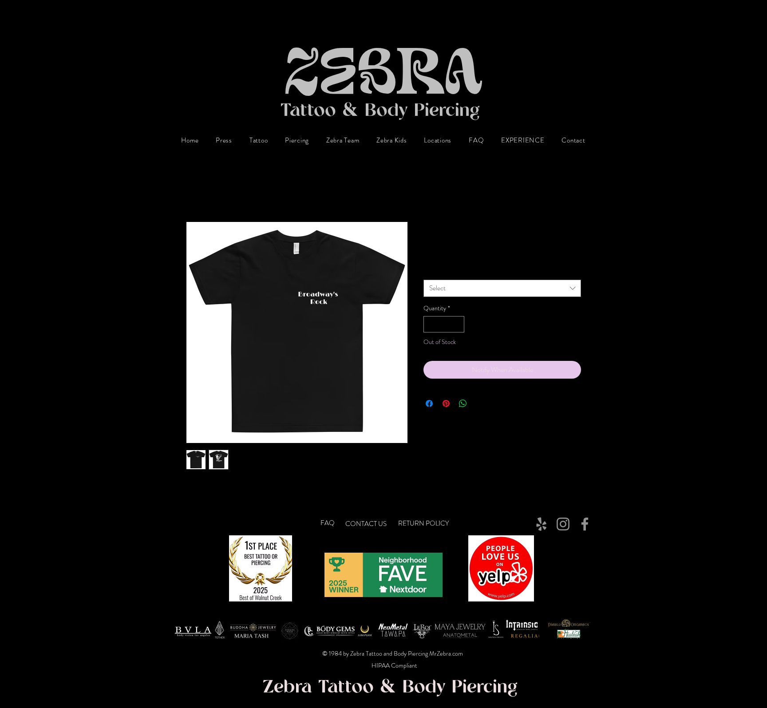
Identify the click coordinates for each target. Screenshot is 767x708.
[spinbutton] (444, 324)
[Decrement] (430, 324)
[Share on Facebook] (429, 403)
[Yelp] (541, 524)
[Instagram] (563, 524)
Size (430, 271)
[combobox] (502, 288)
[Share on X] (479, 403)
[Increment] (457, 324)
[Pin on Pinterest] (446, 403)
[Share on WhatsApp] (463, 403)
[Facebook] (584, 524)
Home (194, 189)
